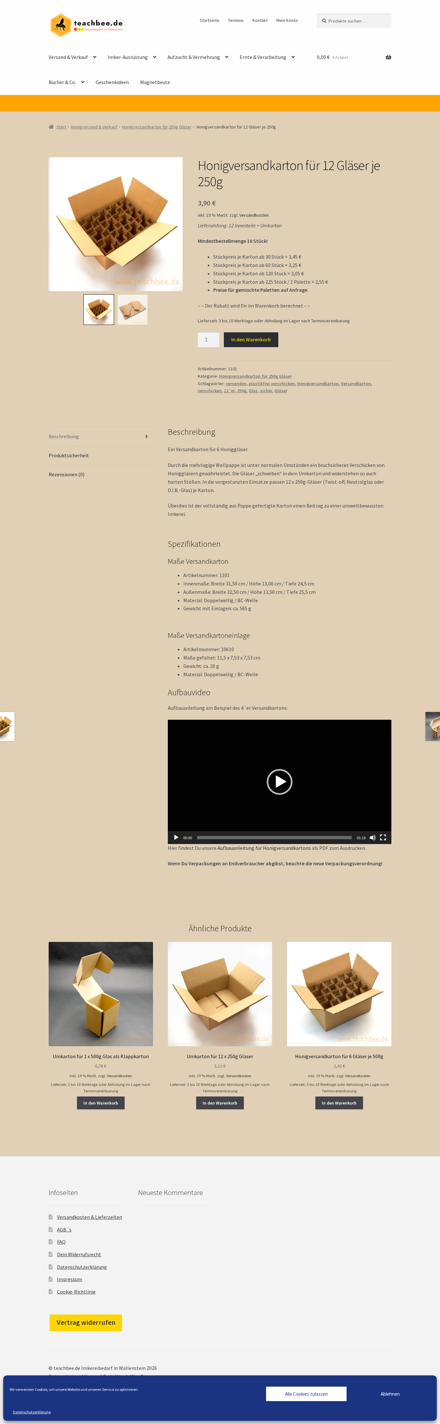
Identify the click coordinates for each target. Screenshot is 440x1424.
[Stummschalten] (372, 837)
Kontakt (260, 20)
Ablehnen (390, 1394)
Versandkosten (254, 215)
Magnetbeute (155, 82)
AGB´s (64, 1229)
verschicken (210, 391)
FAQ (61, 1242)
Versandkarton (356, 383)
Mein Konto (287, 20)
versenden (236, 383)
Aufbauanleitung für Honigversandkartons (264, 848)
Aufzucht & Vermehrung (193, 57)
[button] (279, 782)
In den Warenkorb (251, 339)
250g (241, 391)
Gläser (280, 391)
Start (61, 127)
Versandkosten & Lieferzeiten (89, 1217)
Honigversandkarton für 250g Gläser (157, 127)
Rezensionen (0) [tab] (66, 474)
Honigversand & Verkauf (94, 127)
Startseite (209, 20)
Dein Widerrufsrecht (79, 1254)
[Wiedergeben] (176, 837)
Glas (253, 391)
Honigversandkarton (318, 383)
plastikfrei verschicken (272, 383)
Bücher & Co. (62, 82)
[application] (279, 782)
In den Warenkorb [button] (100, 1103)
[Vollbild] (383, 837)
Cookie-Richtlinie (76, 1291)
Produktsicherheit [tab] (69, 455)
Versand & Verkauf (68, 57)
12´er (229, 391)
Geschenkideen (112, 82)
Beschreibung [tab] (64, 436)
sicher (266, 391)
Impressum (69, 1279)
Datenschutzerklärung (32, 1412)
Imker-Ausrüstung (128, 57)
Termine (236, 20)
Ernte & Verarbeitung (263, 57)
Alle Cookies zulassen (306, 1394)
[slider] (274, 837)
